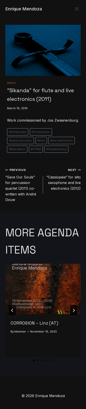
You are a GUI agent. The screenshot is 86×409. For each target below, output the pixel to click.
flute (41, 140)
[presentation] (43, 289)
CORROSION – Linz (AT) (34, 323)
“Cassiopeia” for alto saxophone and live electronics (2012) (64, 179)
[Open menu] (77, 8)
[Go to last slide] (12, 310)
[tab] (34, 360)
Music (11, 82)
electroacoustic (20, 140)
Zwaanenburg (56, 149)
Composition (41, 132)
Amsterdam (17, 132)
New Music (17, 149)
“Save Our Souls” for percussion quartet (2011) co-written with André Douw (20, 185)
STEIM (36, 149)
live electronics (61, 140)
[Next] (73, 310)
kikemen (20, 331)
